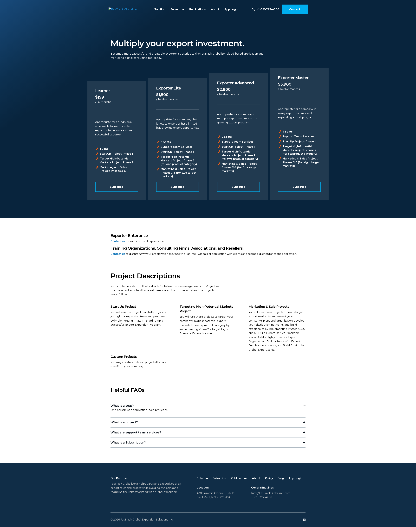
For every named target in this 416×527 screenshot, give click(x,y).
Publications (197, 9)
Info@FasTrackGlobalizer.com (270, 493)
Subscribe (177, 9)
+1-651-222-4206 (267, 9)
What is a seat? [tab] (122, 405)
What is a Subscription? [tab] (128, 442)
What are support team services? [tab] (135, 432)
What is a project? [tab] (124, 422)
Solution (159, 9)
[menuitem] (160, 9)
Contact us (117, 241)
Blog (281, 478)
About (215, 9)
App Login (231, 9)
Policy (269, 478)
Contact (294, 9)
